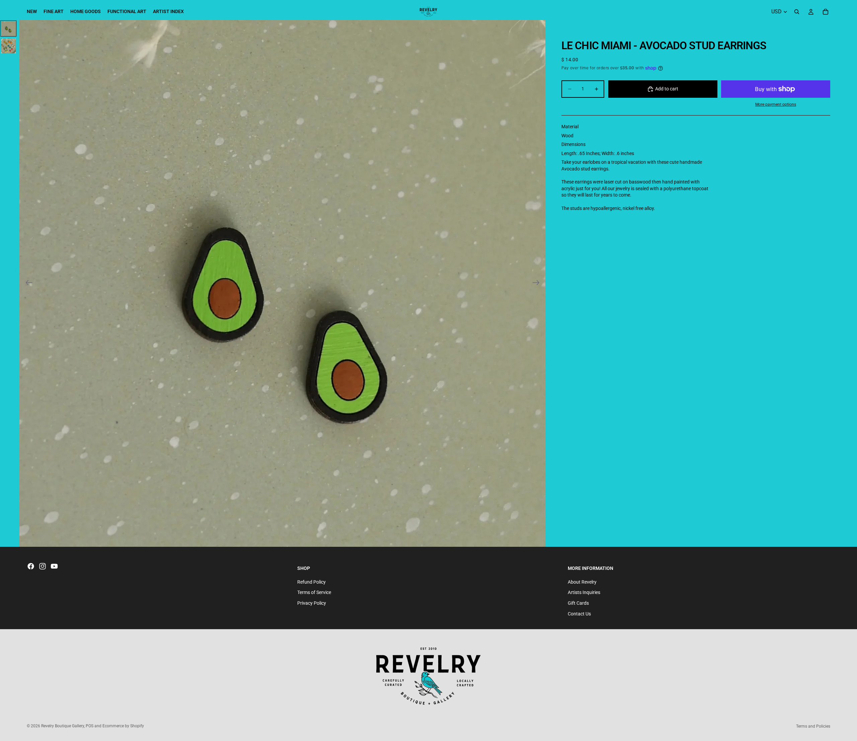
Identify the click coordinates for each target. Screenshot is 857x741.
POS (89, 726)
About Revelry (582, 582)
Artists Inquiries (584, 592)
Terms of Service (314, 592)
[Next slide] (538, 283)
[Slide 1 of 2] (8, 28)
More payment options (775, 104)
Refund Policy (311, 582)
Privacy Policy (311, 603)
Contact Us (579, 613)
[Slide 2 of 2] (8, 46)
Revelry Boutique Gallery (62, 726)
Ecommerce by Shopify (123, 726)
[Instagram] (42, 566)
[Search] (796, 11)
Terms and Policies (813, 726)
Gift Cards (578, 603)
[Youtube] (54, 566)
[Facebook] (31, 566)
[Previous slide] (26, 283)
